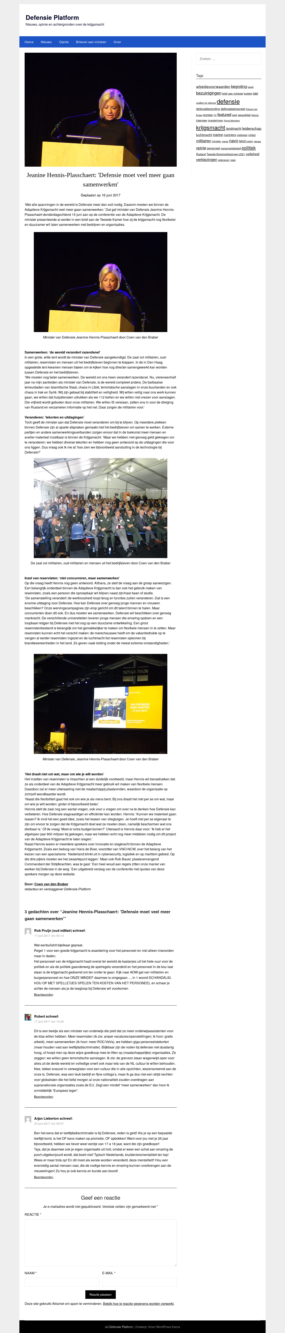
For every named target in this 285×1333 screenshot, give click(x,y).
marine (218, 134)
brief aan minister (232, 93)
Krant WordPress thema (164, 1327)
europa (208, 114)
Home (29, 42)
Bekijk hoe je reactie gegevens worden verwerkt (138, 1303)
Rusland (201, 154)
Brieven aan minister (91, 42)
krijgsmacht (210, 127)
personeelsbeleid (231, 148)
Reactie (33, 1214)
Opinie (64, 42)
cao (255, 93)
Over (117, 42)
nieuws (257, 141)
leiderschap (251, 128)
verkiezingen (206, 159)
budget (248, 93)
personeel (213, 148)
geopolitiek (244, 115)
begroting (239, 86)
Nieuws (46, 42)
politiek (249, 147)
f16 (215, 115)
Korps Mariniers (232, 120)
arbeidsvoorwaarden (213, 86)
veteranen (224, 160)
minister (216, 141)
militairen (203, 140)
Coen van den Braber (51, 884)
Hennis (255, 115)
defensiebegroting (208, 109)
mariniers (230, 135)
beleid (250, 87)
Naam (31, 1273)
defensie (228, 101)
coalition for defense (206, 102)
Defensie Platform (52, 17)
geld (234, 115)
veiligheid (252, 153)
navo (233, 140)
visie (233, 160)
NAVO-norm (246, 141)
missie (225, 141)
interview (201, 120)
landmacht (233, 128)
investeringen (215, 120)
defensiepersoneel (233, 109)
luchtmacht (204, 134)
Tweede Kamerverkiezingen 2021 (226, 154)
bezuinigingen (208, 93)
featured (224, 114)
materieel (242, 135)
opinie (201, 147)
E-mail (108, 1273)
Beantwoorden (43, 994)
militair (252, 135)
